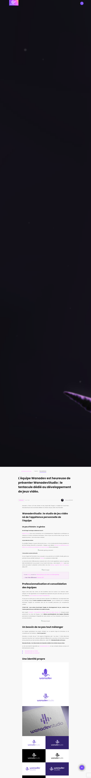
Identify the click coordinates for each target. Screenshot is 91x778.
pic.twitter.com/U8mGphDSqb (52, 574)
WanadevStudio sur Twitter (31, 651)
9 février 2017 (40, 577)
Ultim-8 (62, 563)
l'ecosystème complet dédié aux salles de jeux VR (47, 612)
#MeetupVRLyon (40, 574)
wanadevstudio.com (45, 646)
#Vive (29, 574)
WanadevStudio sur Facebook (32, 653)
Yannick (42, 558)
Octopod (31, 612)
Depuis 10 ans (25, 533)
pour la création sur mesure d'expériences (39, 595)
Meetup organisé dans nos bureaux (60, 565)
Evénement (21, 500)
